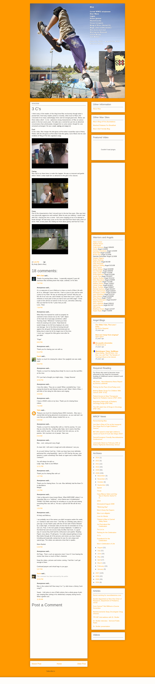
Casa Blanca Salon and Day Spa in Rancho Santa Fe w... (107, 496)
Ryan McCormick (99, 291)
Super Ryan (97, 311)
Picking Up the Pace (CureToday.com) (106, 387)
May (99, 557)
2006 (98, 576)
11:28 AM (40, 599)
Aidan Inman (97, 242)
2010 (98, 467)
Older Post (81, 664)
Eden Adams (97, 296)
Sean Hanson (98, 302)
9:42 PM (39, 364)
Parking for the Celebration (106, 532)
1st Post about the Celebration (103, 525)
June (99, 554)
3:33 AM (39, 394)
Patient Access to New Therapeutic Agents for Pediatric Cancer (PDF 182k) (107, 397)
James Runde (98, 305)
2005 (98, 579)
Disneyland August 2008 (105, 504)
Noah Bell (96, 253)
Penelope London (99, 292)
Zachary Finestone (100, 251)
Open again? (99, 337)
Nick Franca (97, 267)
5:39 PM (39, 547)
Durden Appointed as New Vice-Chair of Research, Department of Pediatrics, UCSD (107, 601)
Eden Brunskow (98, 280)
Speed (99, 488)
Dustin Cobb (97, 282)
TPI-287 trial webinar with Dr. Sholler (106, 617)
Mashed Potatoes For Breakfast (104, 125)
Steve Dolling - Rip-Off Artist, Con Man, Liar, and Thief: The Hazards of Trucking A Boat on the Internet (107, 355)
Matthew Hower (98, 309)
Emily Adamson (98, 274)
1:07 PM (39, 476)
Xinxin (95, 249)
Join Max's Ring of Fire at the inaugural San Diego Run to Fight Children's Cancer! (107, 426)
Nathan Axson (98, 244)
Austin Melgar (98, 269)
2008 (98, 473)
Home (59, 664)
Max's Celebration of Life (106, 544)
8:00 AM (39, 420)
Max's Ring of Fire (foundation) (104, 122)
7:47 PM (39, 283)
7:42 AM (39, 406)
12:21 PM (40, 466)
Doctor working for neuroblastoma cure (107, 595)
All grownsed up (100, 345)
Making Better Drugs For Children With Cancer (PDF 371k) (107, 391)
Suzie (39, 573)
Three (99, 491)
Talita (39, 410)
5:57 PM (39, 569)
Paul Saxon (97, 298)
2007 (98, 573)
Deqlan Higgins (98, 258)
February (101, 566)
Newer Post (36, 664)
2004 (99, 501)
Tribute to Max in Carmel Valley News (106, 520)
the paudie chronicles (103, 343)
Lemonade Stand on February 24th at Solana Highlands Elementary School (106, 444)
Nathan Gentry (98, 283)
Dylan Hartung (98, 260)
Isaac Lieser (97, 273)
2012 (98, 461)
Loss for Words (102, 516)
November (101, 479)
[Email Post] (43, 262)
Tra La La (100, 529)
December (101, 476)
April (99, 560)
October (100, 482)
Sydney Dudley (98, 278)
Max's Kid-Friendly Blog (101, 129)
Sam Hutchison (98, 294)
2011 (97, 464)
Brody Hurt (97, 254)
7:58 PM (39, 307)
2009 (98, 470)
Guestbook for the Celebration (103, 539)
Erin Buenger (97, 271)
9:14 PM (39, 352)
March (99, 563)
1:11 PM (39, 490)
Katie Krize (97, 262)
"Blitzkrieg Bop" (102, 507)
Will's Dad (40, 275)
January (100, 569)
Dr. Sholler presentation (101, 626)
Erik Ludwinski (98, 303)
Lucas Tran (97, 276)
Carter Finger (98, 285)
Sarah (39, 356)
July (99, 550)
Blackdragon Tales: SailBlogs (106, 351)
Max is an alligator (103, 513)
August (100, 547)
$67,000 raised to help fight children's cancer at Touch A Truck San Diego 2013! (108, 433)
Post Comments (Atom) (63, 671)
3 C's (99, 535)
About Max (97, 109)
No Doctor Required (101, 328)
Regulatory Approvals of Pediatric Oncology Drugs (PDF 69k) (105, 402)
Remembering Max (100, 421)
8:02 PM (39, 342)
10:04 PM (40, 380)
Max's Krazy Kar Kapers (105, 510)
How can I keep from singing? (107, 335)
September (101, 485)
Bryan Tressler (98, 287)
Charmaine (97, 245)
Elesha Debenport (99, 300)
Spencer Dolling (98, 265)
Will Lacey (96, 307)
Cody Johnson (98, 247)
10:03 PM (40, 579)
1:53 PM (39, 508)
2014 (98, 457)
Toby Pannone (98, 263)
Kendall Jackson (99, 289)
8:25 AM (39, 436)
